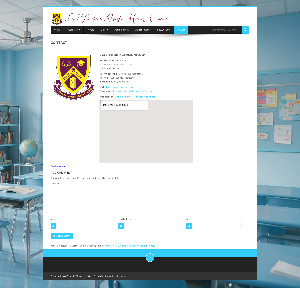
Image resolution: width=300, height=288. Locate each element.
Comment (55, 183)
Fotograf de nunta (145, 96)
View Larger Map (58, 166)
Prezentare (72, 29)
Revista (90, 29)
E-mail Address (126, 219)
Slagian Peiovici (123, 96)
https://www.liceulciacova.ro (120, 87)
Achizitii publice (143, 29)
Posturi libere (163, 29)
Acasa (57, 29)
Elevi (103, 29)
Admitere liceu (122, 29)
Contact (181, 29)
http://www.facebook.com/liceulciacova (132, 91)
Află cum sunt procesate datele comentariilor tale (130, 245)
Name (54, 219)
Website (190, 219)
